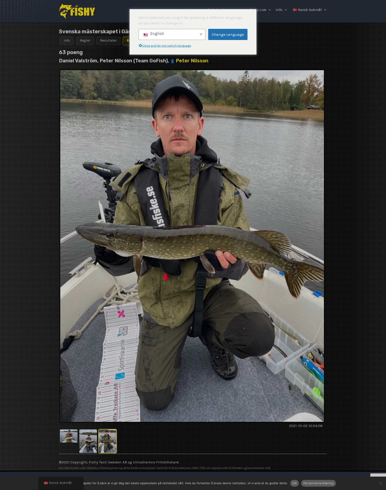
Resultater (108, 40)
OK (294, 483)
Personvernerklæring (318, 483)
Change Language (228, 34)
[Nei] (380, 483)
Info (279, 10)
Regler (85, 40)
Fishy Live (258, 10)
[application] (268, 9)
